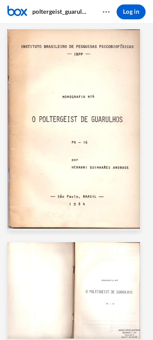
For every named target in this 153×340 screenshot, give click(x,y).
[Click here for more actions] (106, 11)
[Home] (17, 12)
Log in (131, 12)
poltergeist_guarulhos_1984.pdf (60, 12)
